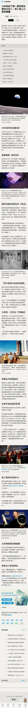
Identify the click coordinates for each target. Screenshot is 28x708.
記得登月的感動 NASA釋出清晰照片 (16, 639)
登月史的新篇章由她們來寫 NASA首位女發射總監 (16, 668)
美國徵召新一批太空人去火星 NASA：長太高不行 (16, 675)
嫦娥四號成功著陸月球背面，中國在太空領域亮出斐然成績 (16, 643)
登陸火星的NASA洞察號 (16, 486)
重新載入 (14, 699)
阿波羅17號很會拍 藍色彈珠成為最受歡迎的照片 (17, 672)
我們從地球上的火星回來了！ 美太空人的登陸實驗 (16, 635)
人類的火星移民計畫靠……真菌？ (16, 657)
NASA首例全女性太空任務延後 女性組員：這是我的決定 (17, 650)
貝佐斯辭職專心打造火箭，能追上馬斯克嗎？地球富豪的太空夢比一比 (16, 661)
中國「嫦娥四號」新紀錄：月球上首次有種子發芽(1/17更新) (17, 646)
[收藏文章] (21, 16)
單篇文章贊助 (7, 600)
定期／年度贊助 (7, 603)
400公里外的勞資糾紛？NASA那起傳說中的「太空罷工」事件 (17, 664)
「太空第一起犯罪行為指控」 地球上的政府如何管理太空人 (16, 653)
